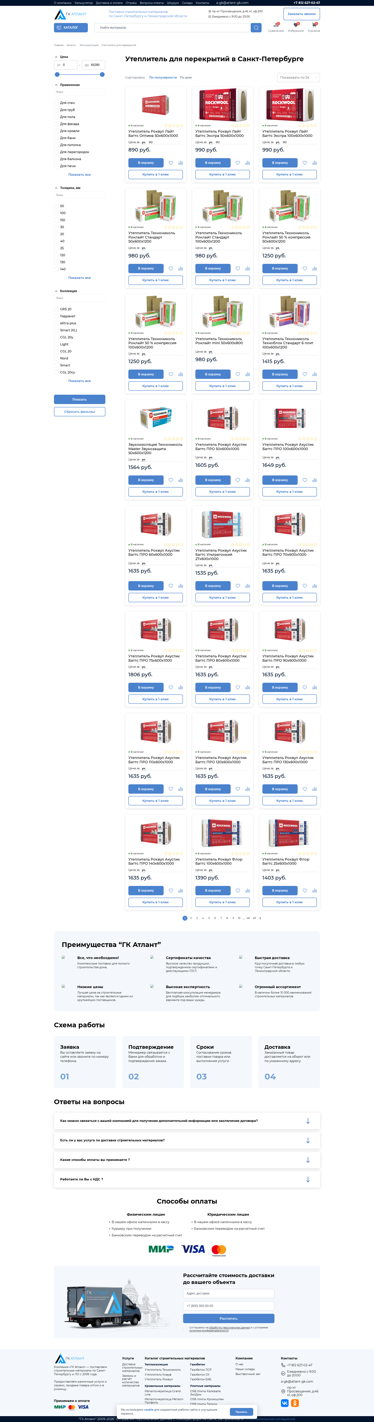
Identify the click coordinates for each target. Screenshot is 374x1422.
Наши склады (245, 1369)
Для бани (68, 138)
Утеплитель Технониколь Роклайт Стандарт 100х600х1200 (218, 237)
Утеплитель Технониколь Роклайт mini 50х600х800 (219, 341)
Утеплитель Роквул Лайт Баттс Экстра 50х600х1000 (219, 133)
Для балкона (70, 159)
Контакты (202, 3)
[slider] (57, 74)
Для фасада (69, 124)
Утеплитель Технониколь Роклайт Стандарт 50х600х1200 (151, 237)
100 (63, 213)
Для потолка (70, 145)
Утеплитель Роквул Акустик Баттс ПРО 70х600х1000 (288, 553)
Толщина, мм (70, 188)
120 (62, 255)
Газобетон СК (199, 1374)
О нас (239, 1364)
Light (64, 344)
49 (254, 918)
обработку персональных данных (229, 1327)
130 (62, 262)
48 (248, 918)
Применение (70, 85)
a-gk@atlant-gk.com (232, 3)
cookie (148, 1409)
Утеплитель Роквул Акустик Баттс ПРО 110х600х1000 (154, 760)
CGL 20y (66, 337)
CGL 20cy (67, 372)
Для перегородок (74, 152)
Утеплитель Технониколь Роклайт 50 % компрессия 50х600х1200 (286, 237)
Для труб (67, 110)
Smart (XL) (68, 330)
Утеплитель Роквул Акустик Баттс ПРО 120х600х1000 (221, 760)
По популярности (163, 77)
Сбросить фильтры (79, 411)
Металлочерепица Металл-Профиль (164, 1401)
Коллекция (68, 291)
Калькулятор (84, 3)
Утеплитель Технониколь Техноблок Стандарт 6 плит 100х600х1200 (287, 343)
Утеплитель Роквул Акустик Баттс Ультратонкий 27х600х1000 (221, 555)
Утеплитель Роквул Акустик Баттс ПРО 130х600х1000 (288, 760)
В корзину (146, 162)
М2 (151, 142)
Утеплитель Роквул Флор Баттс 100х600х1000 (218, 861)
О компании (62, 3)
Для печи (68, 166)
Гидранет (67, 316)
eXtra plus (68, 323)
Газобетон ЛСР (201, 1369)
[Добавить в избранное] (170, 162)
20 (62, 234)
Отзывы (131, 3)
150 (62, 220)
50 (62, 206)
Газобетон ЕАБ (200, 1379)
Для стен (67, 103)
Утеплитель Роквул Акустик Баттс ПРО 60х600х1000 (154, 553)
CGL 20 (65, 351)
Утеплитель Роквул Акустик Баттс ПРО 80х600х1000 (221, 658)
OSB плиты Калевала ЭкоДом (205, 1393)
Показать (79, 399)
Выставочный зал (248, 1374)
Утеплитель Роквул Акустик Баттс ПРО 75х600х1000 (154, 658)
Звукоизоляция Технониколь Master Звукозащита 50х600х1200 (155, 449)
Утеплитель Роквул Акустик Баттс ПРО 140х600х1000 (154, 861)
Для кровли (69, 131)
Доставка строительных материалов (132, 1367)
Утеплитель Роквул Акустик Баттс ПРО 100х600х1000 (288, 447)
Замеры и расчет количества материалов (131, 1380)
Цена (64, 57)
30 (62, 227)
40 (62, 241)
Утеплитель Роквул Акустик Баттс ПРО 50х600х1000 (221, 447)
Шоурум (173, 3)
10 (239, 918)
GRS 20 (65, 309)
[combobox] (298, 77)
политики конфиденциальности (209, 1330)
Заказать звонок (302, 14)
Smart (65, 365)
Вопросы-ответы (152, 3)
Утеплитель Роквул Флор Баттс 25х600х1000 (285, 861)
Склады (187, 3)
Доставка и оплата (109, 3)
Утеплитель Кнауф (158, 1374)
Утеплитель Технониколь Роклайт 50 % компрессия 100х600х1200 (152, 343)
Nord (64, 358)
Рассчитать (229, 1318)
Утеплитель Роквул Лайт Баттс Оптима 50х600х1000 (153, 133)
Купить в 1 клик (155, 174)
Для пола (67, 117)
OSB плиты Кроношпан (207, 1399)
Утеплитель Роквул (159, 1379)
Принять (241, 1411)
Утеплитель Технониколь (163, 1369)
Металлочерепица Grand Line (163, 1393)
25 (62, 248)
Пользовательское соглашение (269, 1419)
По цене (186, 77)
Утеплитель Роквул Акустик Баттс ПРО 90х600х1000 (288, 658)
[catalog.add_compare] (180, 162)
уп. (144, 142)
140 (63, 269)
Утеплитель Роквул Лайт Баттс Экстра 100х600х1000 (287, 133)
